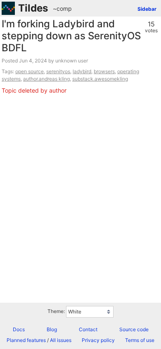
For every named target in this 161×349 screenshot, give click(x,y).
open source (29, 71)
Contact (88, 329)
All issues (60, 340)
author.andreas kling (46, 79)
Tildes (33, 8)
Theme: (56, 311)
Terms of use (139, 340)
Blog (52, 329)
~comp (62, 8)
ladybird (82, 71)
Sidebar (146, 9)
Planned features (26, 340)
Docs (19, 329)
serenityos (58, 71)
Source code (134, 329)
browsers (104, 71)
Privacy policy (98, 340)
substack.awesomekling (100, 79)
